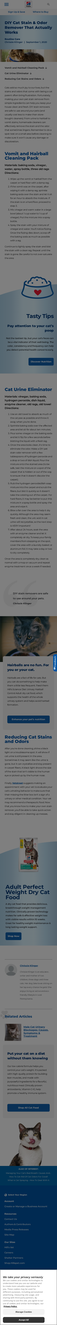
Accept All (24, 1320)
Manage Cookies (23, 1312)
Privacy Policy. (10, 1306)
